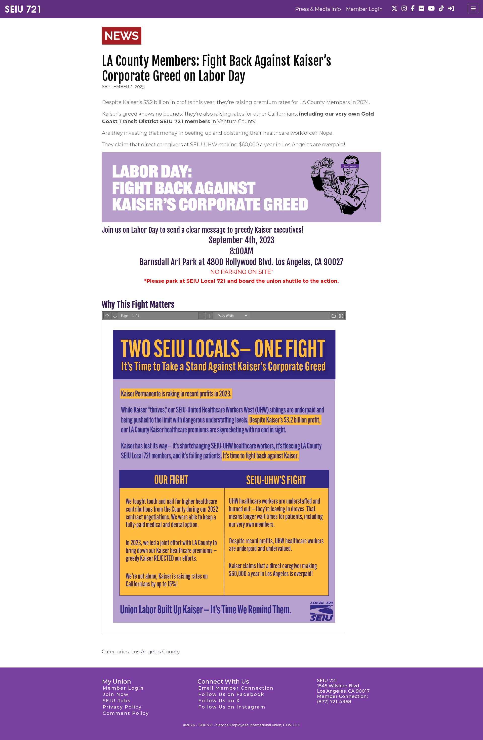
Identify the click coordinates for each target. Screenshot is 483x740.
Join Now (116, 694)
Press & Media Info (318, 9)
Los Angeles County (155, 652)
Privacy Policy (122, 707)
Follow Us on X (219, 700)
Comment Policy (126, 713)
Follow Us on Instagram (231, 707)
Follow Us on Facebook (231, 694)
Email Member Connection (236, 688)
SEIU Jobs (117, 700)
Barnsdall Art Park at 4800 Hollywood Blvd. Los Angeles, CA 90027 (241, 262)
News (121, 36)
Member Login (364, 9)
